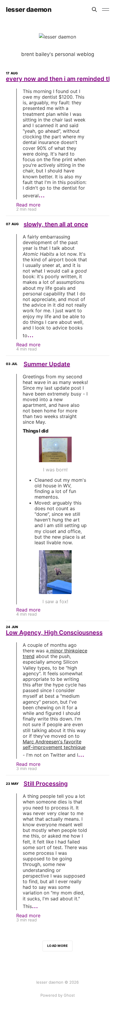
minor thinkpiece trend (55, 653)
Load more (57, 946)
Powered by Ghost (57, 995)
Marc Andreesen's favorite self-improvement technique (54, 744)
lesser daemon (28, 9)
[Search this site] (94, 9)
